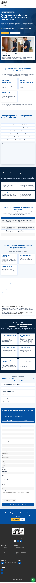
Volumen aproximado (5, 455)
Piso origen (3, 459)
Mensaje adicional (4, 490)
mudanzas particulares (12, 313)
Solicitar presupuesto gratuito (18, 504)
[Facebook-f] (15, 541)
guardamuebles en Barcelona (13, 139)
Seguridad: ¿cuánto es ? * (6, 486)
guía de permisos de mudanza (23, 228)
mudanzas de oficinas (20, 313)
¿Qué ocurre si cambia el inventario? (9, 391)
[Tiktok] (21, 541)
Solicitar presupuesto (15, 519)
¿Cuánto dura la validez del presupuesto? (9, 394)
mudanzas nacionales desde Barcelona (22, 105)
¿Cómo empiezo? (6, 401)
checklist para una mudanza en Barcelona (25, 312)
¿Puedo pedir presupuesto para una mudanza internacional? (13, 398)
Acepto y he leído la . (10, 497)
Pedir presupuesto (5, 33)
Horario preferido (4, 471)
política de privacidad (14, 497)
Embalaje (3, 475)
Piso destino (3, 463)
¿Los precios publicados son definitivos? (9, 387)
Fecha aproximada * (4, 451)
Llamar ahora (24, 33)
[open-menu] (34, 3)
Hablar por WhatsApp (9, 420)
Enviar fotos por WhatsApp (15, 33)
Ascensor (3, 467)
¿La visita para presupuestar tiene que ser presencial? (11, 384)
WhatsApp (22, 519)
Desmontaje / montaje (5, 479)
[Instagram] (18, 541)
